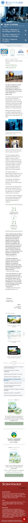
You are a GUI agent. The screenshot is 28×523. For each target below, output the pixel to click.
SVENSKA (4, 496)
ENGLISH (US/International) (7, 493)
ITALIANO (9, 497)
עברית (12, 494)
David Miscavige (10, 511)
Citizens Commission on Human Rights (12, 517)
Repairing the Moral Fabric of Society (13, 374)
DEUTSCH (12, 495)
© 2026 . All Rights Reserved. (13, 520)
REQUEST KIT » (14, 475)
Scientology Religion (6, 510)
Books (18, 502)
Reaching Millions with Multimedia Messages (12, 380)
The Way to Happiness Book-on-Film (13, 383)
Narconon (22, 514)
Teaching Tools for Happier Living (12, 376)
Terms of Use (16, 521)
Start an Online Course (6, 512)
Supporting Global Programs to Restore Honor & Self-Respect (13, 367)
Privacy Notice (4, 521)
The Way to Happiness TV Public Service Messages (11, 35)
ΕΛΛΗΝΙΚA (5, 497)
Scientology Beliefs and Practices (15, 501)
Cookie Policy (10, 521)
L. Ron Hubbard (5, 501)
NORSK (20, 495)
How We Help (4, 55)
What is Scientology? (14, 510)
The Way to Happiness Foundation (9, 40)
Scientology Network (17, 509)
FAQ (15, 502)
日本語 (16, 494)
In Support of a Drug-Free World (16, 515)
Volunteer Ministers (10, 502)
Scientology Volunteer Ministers (17, 512)
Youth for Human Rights (14, 516)
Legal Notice (22, 521)
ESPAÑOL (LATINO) (11, 496)
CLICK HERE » (14, 442)
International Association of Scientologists (10, 513)
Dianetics (10, 509)
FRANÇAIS (8, 494)
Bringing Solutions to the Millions (12, 392)
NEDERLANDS (7, 495)
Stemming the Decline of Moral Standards (11, 371)
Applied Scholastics (20, 54)
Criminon (17, 514)
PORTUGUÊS (15, 497)
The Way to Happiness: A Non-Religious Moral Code (11, 31)
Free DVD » (14, 423)
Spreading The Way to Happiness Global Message (14, 390)
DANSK (3, 494)
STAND (4, 514)
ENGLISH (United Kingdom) (19, 493)
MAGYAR (16, 495)
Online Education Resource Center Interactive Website (12, 386)
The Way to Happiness (12, 55)
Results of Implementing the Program (13, 395)
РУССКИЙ (20, 494)
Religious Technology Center (19, 511)
